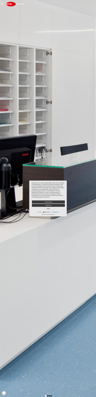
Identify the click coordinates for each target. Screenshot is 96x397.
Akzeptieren (48, 202)
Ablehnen (48, 205)
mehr (48, 208)
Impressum (44, 214)
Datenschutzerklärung (50, 214)
